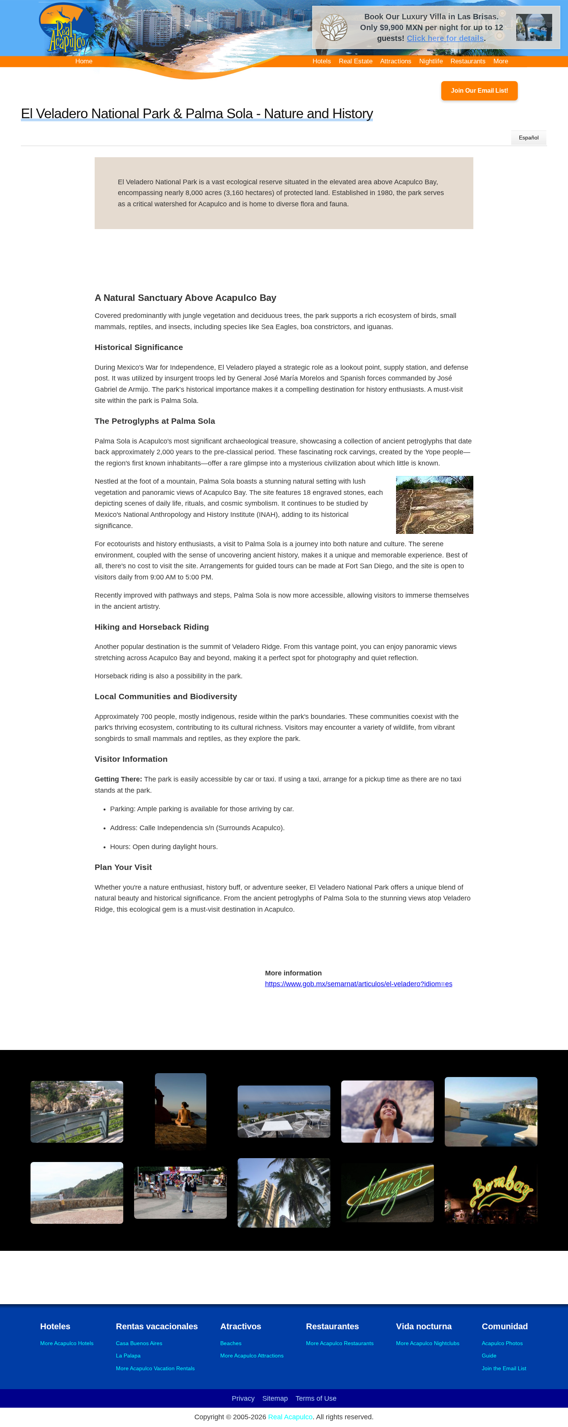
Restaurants (468, 61)
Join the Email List (504, 1368)
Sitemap (275, 1398)
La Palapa (128, 1355)
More (500, 61)
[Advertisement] (284, 258)
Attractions (396, 61)
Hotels (322, 61)
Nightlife (431, 61)
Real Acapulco (290, 1417)
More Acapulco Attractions (252, 1355)
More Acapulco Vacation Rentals (155, 1368)
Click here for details (445, 38)
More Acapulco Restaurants (340, 1343)
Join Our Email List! (479, 90)
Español (529, 137)
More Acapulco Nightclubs (427, 1343)
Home (83, 61)
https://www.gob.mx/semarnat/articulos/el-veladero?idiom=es (358, 984)
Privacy (243, 1398)
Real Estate (355, 61)
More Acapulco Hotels (67, 1343)
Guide (489, 1355)
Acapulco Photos (502, 1343)
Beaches (230, 1343)
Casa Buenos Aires (139, 1343)
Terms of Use (316, 1398)
